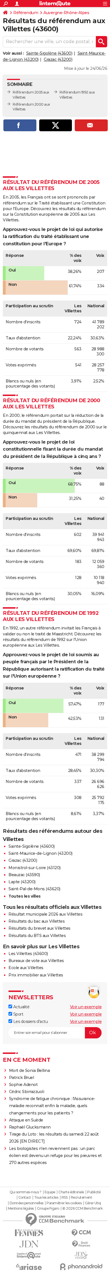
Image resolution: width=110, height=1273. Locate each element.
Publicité (94, 1192)
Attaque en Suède (26, 1120)
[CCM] (81, 1232)
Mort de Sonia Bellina (29, 1070)
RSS (64, 1197)
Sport (17, 1014)
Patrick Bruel (21, 1077)
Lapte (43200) (22, 881)
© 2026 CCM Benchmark (82, 1208)
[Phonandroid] (81, 1266)
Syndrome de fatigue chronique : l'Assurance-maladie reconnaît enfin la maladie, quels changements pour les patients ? (52, 1105)
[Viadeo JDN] (81, 1255)
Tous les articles (46, 1197)
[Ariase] (29, 1267)
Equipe (50, 1192)
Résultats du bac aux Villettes (36, 921)
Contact (24, 1197)
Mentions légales (21, 1208)
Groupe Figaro (48, 1208)
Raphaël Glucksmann (30, 1127)
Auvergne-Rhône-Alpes (66, 12)
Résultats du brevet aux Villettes (39, 928)
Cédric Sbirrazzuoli (26, 1091)
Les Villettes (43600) (28, 953)
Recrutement (81, 1197)
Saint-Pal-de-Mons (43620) (34, 888)
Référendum (25, 12)
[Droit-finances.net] (81, 1244)
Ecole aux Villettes (25, 967)
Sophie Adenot (23, 1084)
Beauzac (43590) (24, 874)
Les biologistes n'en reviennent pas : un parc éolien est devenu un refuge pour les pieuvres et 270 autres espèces (55, 1155)
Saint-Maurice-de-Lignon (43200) (40, 853)
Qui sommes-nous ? (25, 1192)
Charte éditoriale (71, 1192)
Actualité (20, 1006)
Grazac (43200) (58, 59)
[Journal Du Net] (29, 1244)
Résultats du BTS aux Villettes (37, 935)
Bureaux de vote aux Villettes (36, 960)
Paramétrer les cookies (64, 1203)
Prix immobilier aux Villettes (35, 975)
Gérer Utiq (93, 1203)
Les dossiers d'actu (30, 1021)
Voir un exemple (86, 1006)
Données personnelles (26, 1203)
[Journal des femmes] (29, 1232)
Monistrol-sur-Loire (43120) (34, 867)
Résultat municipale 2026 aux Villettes (45, 914)
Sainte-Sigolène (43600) (49, 53)
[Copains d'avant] (29, 1255)
